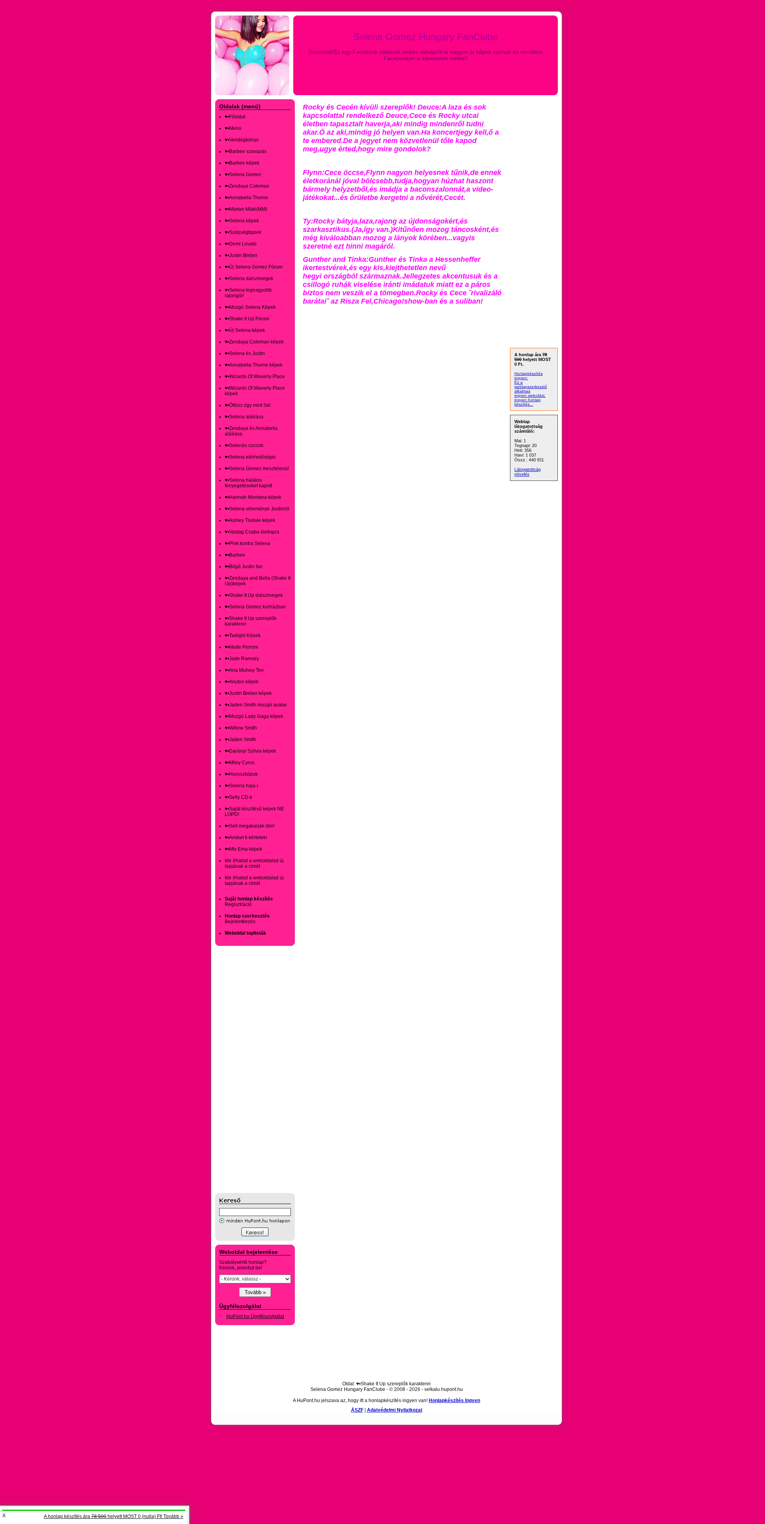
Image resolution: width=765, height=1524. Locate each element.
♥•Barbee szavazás (246, 151)
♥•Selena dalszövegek (249, 278)
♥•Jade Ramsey (242, 658)
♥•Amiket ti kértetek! (246, 837)
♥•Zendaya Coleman (247, 186)
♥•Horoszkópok (241, 774)
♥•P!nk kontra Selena (247, 543)
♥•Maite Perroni (241, 647)
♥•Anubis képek (242, 682)
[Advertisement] (247, 1069)
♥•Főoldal (235, 117)
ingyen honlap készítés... (527, 402)
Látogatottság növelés (527, 472)
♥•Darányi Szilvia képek (250, 751)
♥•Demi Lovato (241, 244)
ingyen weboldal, (529, 395)
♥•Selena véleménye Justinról (257, 509)
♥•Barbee (235, 555)
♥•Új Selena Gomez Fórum (253, 267)
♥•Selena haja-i (241, 785)
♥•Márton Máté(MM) (246, 209)
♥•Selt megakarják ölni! (250, 826)
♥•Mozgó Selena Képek (250, 307)
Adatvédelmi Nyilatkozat (394, 1410)
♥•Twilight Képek (243, 635)
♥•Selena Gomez (243, 174)
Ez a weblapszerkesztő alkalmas (530, 386)
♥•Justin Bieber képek (248, 693)
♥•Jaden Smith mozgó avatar (256, 705)
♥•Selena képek (242, 221)
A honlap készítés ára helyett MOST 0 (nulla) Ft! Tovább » (113, 1516)
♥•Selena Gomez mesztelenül (257, 468)
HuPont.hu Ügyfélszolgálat (255, 1316)
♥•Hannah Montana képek (253, 497)
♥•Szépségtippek (243, 232)
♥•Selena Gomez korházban (255, 607)
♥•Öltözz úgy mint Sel (248, 405)
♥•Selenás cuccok (244, 445)
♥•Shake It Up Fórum (247, 319)
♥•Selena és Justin (245, 353)
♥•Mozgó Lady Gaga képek (254, 716)
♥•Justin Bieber (241, 255)
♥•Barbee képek (242, 163)
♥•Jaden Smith (240, 739)
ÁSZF (357, 1410)
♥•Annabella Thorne (246, 197)
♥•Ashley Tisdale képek (250, 520)
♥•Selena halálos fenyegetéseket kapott (248, 482)
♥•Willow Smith (241, 728)
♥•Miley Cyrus (240, 762)
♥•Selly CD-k (238, 797)
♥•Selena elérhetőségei (250, 457)
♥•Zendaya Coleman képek (254, 342)
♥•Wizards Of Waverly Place (255, 376)
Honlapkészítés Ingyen (454, 1400)
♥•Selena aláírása (244, 417)
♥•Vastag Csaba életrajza (252, 532)
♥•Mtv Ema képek (243, 849)
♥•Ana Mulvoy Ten (244, 670)
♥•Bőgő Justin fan (244, 566)
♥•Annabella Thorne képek (253, 365)
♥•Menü (233, 128)
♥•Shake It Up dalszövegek (254, 595)
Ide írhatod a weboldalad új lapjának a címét (254, 863)
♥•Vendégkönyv (242, 140)
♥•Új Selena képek (245, 330)
